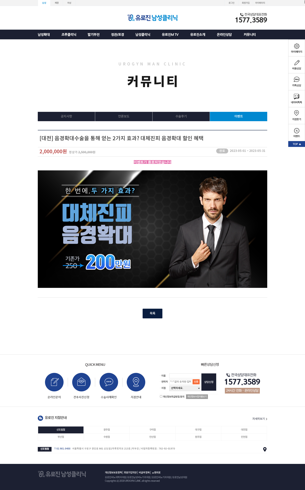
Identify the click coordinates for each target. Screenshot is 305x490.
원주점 (198, 436)
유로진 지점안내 (56, 418)
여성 (69, 3)
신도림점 (60, 429)
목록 (152, 313)
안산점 (152, 436)
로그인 (231, 3)
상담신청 (208, 382)
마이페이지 (260, 3)
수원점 (106, 436)
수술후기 (181, 116)
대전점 (244, 429)
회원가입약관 (130, 472)
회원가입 (246, 3)
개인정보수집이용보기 (197, 396)
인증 (196, 381)
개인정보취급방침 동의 (173, 396)
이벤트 (238, 116)
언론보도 (123, 116)
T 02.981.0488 (62, 448)
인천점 (244, 436)
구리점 (152, 429)
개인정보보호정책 (113, 472)
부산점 (61, 436)
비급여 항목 (144, 472)
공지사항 (66, 116)
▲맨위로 (156, 472)
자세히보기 (258, 419)
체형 (57, 3)
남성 (44, 3)
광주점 (106, 429)
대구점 (198, 429)
